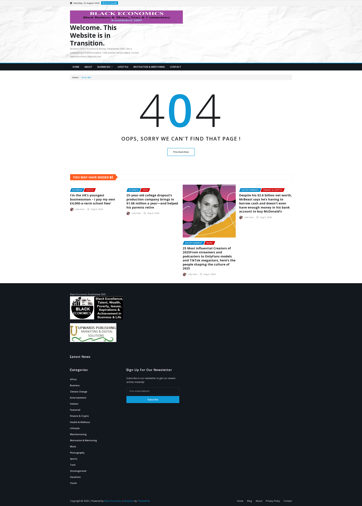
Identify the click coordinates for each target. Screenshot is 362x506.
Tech (73, 464)
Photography (77, 452)
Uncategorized (78, 470)
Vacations (75, 477)
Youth (73, 483)
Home (76, 66)
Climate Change (78, 391)
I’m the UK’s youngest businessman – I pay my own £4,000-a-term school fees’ (92, 199)
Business (75, 385)
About (88, 66)
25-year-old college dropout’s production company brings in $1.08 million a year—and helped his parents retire (152, 201)
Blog (249, 500)
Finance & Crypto (79, 415)
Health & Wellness (80, 422)
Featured (75, 409)
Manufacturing (78, 434)
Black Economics (113, 500)
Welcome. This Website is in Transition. (93, 35)
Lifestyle (123, 66)
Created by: (76, 321)
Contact (175, 66)
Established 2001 (79, 343)
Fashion (74, 403)
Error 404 (86, 77)
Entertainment (78, 397)
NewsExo (129, 500)
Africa (73, 379)
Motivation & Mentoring (149, 66)
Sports (73, 458)
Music (73, 446)
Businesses (104, 66)
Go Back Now (182, 151)
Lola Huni (80, 209)
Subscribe (152, 399)
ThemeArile (143, 500)
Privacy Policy (273, 500)
